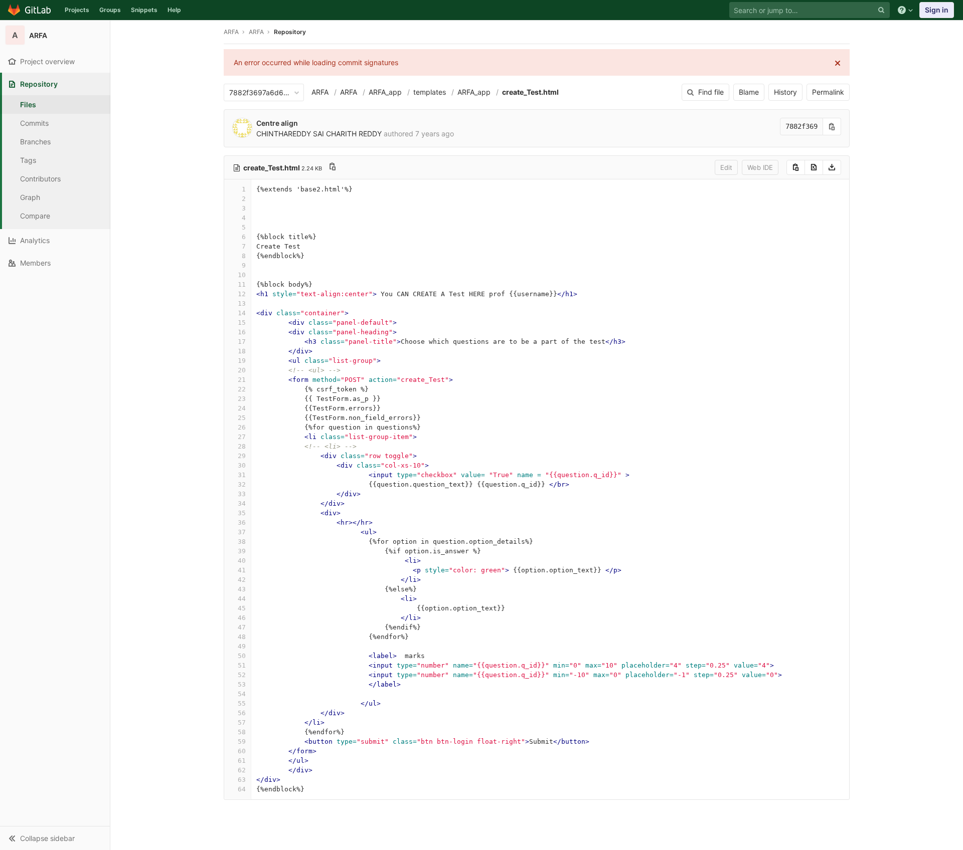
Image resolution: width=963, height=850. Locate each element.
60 (242, 751)
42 (242, 579)
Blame (749, 92)
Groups (110, 10)
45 (242, 608)
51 (242, 665)
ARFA (231, 32)
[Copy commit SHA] (832, 126)
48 (242, 637)
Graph (30, 197)
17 (242, 341)
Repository (290, 32)
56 (242, 713)
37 (242, 532)
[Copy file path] (332, 167)
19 (242, 360)
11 (242, 284)
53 (242, 684)
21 (242, 379)
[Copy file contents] (795, 167)
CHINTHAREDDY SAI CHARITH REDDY (319, 133)
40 (242, 560)
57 (242, 722)
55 (242, 703)
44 (242, 598)
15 (242, 322)
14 (242, 313)
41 (242, 570)
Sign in (936, 10)
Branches (35, 141)
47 (242, 627)
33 (242, 494)
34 (242, 503)
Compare (35, 215)
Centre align (277, 123)
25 (242, 417)
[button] (55, 838)
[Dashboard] (30, 10)
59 (242, 741)
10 (242, 275)
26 (242, 427)
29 (242, 456)
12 (242, 294)
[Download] (832, 167)
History (785, 92)
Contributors (40, 178)
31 (242, 475)
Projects (77, 10)
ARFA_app (385, 92)
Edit (726, 167)
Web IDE (760, 167)
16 (242, 332)
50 (242, 656)
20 (242, 370)
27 (242, 437)
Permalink (828, 92)
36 (242, 522)
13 (242, 303)
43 (242, 589)
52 (242, 675)
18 (242, 351)
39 (242, 551)
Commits (34, 123)
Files (28, 104)
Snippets (144, 10)
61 (242, 760)
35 (242, 513)
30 (242, 465)
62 (242, 770)
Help (174, 10)
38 (242, 541)
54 (242, 694)
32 (242, 484)
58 (242, 732)
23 (242, 398)
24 (242, 408)
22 (242, 389)
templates (429, 92)
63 (242, 779)
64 (242, 789)
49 (242, 646)
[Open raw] (814, 167)
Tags (28, 160)
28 (242, 446)
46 (242, 617)
